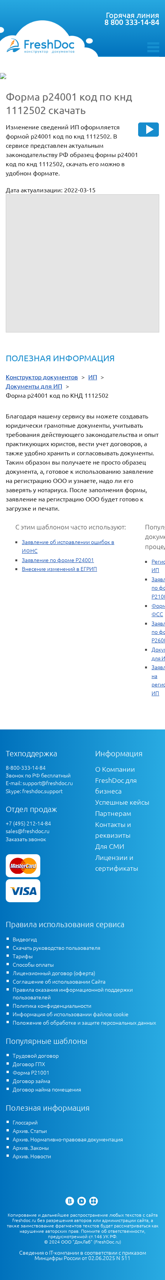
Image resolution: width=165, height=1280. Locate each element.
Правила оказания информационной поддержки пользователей (73, 993)
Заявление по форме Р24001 (58, 560)
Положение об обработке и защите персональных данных (84, 1022)
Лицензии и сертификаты (116, 862)
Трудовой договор (36, 1055)
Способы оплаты (33, 964)
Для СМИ (109, 846)
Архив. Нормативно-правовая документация (68, 1139)
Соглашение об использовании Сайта (59, 981)
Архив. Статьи (30, 1130)
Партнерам (113, 813)
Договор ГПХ (29, 1064)
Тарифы (23, 956)
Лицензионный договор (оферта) (54, 973)
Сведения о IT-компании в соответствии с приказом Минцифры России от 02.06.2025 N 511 (82, 1255)
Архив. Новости (32, 1156)
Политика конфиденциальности (52, 1005)
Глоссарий (25, 1122)
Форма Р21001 (31, 1072)
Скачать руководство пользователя (56, 947)
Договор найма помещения (47, 1089)
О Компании (115, 768)
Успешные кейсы (122, 801)
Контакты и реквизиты (113, 829)
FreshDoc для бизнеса (116, 785)
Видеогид (25, 939)
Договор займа (31, 1081)
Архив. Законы (31, 1147)
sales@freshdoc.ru (28, 831)
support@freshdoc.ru (48, 783)
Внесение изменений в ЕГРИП (59, 568)
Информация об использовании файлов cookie (71, 1014)
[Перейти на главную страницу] (40, 45)
